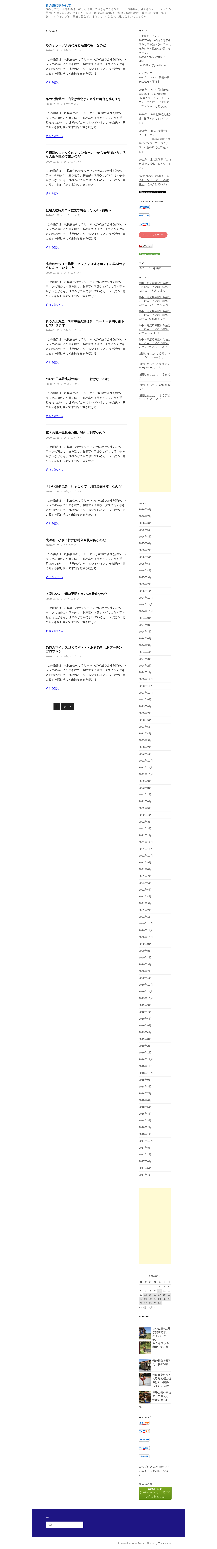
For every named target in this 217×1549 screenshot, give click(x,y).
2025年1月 (145, 590)
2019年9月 (145, 1005)
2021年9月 (145, 862)
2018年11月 (146, 1066)
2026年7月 (145, 516)
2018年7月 (145, 1093)
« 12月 (143, 1307)
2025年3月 (145, 577)
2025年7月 (145, 550)
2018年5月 (145, 1106)
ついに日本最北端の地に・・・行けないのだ (77, 379)
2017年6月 (145, 1161)
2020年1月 (145, 977)
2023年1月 (145, 753)
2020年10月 (146, 937)
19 (169, 1294)
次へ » (67, 706)
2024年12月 (146, 597)
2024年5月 (145, 645)
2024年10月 (146, 611)
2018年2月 (145, 1127)
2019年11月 (146, 991)
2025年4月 (145, 570)
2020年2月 (145, 971)
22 (150, 1299)
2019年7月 (145, 1011)
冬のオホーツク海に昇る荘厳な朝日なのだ (76, 45)
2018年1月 (145, 1134)
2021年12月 (146, 842)
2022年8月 (145, 787)
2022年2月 (145, 828)
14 (145, 1294)
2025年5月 (145, 563)
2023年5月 (145, 726)
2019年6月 (145, 1018)
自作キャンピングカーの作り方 (154, 180)
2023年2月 (145, 747)
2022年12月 (146, 760)
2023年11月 (146, 685)
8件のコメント (73, 50)
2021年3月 (145, 903)
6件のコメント (73, 330)
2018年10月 (146, 1072)
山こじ (152, 332)
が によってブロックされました (155, 1493)
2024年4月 (145, 652)
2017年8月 (145, 1147)
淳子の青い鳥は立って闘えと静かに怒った (161, 1396)
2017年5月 (145, 1167)
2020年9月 (145, 943)
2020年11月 (146, 930)
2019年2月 (145, 1045)
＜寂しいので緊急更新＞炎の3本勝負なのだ (76, 593)
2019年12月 (146, 984)
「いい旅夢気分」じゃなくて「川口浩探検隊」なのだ (84, 486)
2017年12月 (146, 1140)
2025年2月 (145, 584)
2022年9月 (145, 781)
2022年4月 (145, 814)
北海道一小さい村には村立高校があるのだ (76, 540)
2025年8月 (145, 543)
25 (164, 1299)
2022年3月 (145, 821)
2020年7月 (145, 957)
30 (155, 1303)
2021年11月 (146, 848)
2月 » (152, 1307)
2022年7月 (145, 794)
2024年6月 (145, 638)
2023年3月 (145, 740)
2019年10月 (146, 998)
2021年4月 (145, 896)
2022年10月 (146, 774)
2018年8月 (145, 1086)
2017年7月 (145, 1154)
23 (155, 1299)
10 (159, 1290)
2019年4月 (145, 1032)
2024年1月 (145, 672)
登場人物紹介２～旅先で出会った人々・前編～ (78, 210)
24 (159, 1299)
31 (159, 1303)
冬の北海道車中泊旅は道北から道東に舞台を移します (83, 99)
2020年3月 (145, 964)
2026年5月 (145, 529)
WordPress (138, 1543)
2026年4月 (145, 536)
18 (164, 1294)
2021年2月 (145, 910)
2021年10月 (146, 855)
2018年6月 (145, 1100)
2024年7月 (145, 631)
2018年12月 (146, 1059)
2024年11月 (146, 604)
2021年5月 (145, 889)
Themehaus (164, 1543)
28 (145, 1303)
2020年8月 (145, 950)
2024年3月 (145, 658)
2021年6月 (145, 882)
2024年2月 (145, 665)
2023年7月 (145, 713)
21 (145, 1299)
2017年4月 (145, 1174)
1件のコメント (73, 104)
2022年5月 (145, 808)
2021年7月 (145, 876)
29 (150, 1303)
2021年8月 (145, 869)
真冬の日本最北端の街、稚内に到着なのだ (75, 432)
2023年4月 (145, 733)
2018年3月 (145, 1120)
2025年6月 (145, 556)
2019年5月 (145, 1025)
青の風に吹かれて (58, 5)
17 (159, 1294)
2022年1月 (145, 835)
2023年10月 (146, 692)
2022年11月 (146, 767)
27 (141, 1303)
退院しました (147, 353)
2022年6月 (145, 801)
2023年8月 (145, 706)
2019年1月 (145, 1052)
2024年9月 (145, 618)
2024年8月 (145, 624)
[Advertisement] (155, 454)
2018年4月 (145, 1113)
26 (169, 1299)
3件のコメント (73, 161)
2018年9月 (145, 1079)
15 (150, 1294)
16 (155, 1294)
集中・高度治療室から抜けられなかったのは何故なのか (155, 287)
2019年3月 (145, 1039)
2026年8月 (145, 509)
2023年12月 (146, 679)
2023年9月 (145, 699)
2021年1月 (145, 916)
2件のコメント (73, 656)
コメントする (72, 215)
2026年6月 (145, 522)
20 (141, 1299)
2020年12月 (146, 923)
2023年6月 (145, 719)
